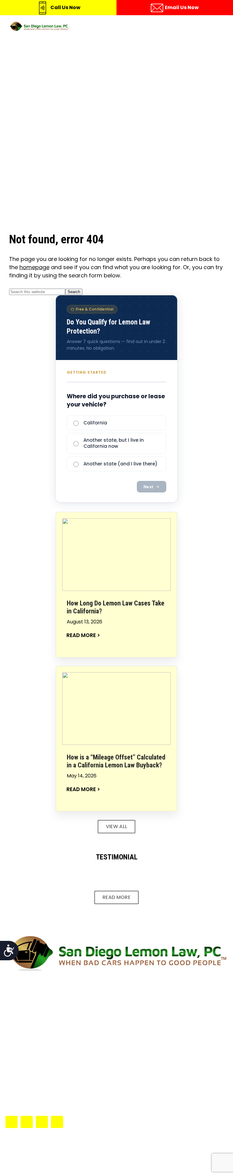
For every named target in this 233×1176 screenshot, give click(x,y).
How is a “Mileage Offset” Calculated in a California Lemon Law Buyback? (116, 761)
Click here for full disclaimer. (151, 987)
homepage (34, 267)
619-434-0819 (34, 1089)
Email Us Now (182, 7)
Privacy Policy (141, 1163)
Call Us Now (65, 7)
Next (148, 486)
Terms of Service (96, 1163)
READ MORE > (83, 635)
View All (116, 826)
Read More (116, 897)
